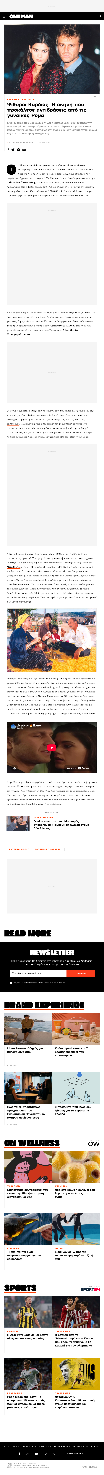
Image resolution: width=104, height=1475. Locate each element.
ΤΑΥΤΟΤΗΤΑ (29, 1447)
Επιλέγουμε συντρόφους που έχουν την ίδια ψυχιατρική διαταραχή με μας (27, 1193)
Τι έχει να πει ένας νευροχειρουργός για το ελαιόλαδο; (24, 1255)
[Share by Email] (24, 149)
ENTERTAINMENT (43, 817)
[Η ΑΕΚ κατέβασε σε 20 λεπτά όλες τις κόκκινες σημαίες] (28, 1312)
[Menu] (4, 16)
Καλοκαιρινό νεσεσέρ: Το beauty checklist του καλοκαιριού (72, 1052)
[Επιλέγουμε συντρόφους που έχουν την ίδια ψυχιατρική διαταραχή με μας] (28, 1167)
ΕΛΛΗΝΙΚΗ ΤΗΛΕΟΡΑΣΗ (21, 99)
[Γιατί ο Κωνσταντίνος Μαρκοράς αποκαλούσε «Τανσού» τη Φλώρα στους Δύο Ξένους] (18, 823)
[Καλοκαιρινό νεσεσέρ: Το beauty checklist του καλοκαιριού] (76, 1029)
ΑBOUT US (45, 1447)
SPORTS (20, 1289)
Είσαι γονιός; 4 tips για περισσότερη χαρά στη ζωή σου (74, 1255)
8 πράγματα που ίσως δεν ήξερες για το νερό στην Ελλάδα (73, 1111)
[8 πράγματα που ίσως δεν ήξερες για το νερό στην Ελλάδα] (76, 1088)
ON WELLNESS (32, 1144)
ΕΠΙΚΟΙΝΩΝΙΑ (12, 1447)
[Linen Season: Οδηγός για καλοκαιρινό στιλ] (28, 1029)
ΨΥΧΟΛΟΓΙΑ (14, 1186)
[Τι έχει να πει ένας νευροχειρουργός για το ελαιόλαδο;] (28, 1229)
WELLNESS (61, 1186)
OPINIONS (13, 1331)
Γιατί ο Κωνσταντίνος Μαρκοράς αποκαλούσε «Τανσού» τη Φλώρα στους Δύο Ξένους (61, 825)
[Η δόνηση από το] (76, 1312)
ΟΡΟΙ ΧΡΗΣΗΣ (62, 1447)
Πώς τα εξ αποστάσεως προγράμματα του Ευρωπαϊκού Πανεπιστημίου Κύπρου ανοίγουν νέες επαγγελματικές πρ (26, 1114)
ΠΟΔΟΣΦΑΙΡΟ (62, 1331)
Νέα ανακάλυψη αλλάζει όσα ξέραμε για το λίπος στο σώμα (75, 1193)
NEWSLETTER (75, 1454)
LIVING (59, 1248)
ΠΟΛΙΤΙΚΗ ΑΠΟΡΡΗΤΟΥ (86, 1447)
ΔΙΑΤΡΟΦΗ (13, 1248)
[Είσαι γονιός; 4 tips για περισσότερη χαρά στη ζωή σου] (76, 1229)
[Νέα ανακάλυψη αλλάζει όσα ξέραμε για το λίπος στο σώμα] (76, 1167)
